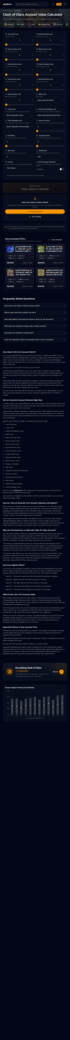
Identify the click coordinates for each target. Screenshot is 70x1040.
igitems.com (18, 490)
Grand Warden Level (15, 64)
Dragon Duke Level (14, 79)
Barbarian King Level (45, 34)
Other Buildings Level (15, 120)
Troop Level (12, 109)
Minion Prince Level (45, 49)
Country (10, 162)
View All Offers (57, 240)
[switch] (62, 169)
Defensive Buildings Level (47, 109)
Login (59, 4)
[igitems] (7, 4)
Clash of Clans (7, 10)
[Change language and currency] (53, 4)
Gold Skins (11, 135)
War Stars (11, 150)
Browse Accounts (36, 212)
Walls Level (42, 94)
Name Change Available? (47, 162)
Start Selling (36, 217)
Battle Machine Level (46, 79)
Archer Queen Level (14, 49)
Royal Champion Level (46, 64)
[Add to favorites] (12, 247)
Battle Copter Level (14, 94)
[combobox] (49, 100)
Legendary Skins (44, 135)
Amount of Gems (44, 120)
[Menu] (65, 4)
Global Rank (43, 150)
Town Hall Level (13, 34)
